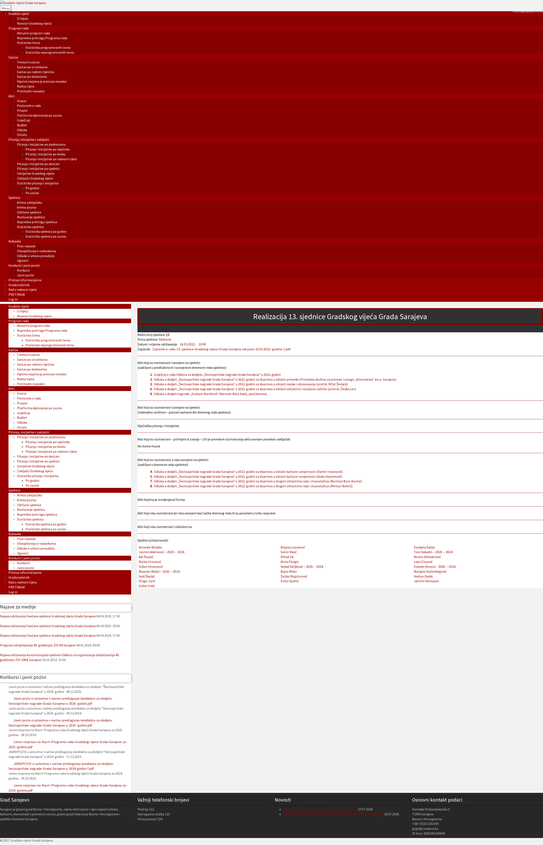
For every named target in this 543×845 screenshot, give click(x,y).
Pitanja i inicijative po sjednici (38, 168)
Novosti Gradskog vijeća (34, 23)
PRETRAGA (16, 294)
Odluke (22, 130)
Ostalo (22, 134)
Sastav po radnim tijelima (35, 72)
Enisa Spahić (290, 581)
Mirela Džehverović (427, 557)
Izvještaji (23, 120)
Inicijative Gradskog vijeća (35, 173)
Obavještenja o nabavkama (36, 251)
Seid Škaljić (147, 576)
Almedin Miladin (150, 547)
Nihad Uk (287, 557)
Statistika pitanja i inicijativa (38, 183)
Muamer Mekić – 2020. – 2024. (159, 571)
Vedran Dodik (423, 576)
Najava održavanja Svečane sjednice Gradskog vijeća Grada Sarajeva (48, 616)
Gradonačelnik (18, 285)
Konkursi (23, 270)
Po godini (32, 188)
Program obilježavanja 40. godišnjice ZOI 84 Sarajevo (38, 645)
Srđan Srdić (147, 586)
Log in (12, 299)
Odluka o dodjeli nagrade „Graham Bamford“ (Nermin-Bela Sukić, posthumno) (210, 394)
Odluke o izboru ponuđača (36, 256)
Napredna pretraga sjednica (37, 222)
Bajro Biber (289, 571)
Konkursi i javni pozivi (24, 265)
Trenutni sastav (28, 62)
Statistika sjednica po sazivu (45, 236)
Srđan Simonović (151, 566)
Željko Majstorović (294, 576)
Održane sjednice (29, 212)
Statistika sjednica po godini (45, 231)
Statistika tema (28, 42)
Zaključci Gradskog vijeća (35, 178)
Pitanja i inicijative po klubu (45, 154)
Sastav (13, 57)
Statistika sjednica (30, 227)
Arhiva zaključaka (29, 202)
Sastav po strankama (32, 67)
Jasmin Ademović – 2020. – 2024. (162, 552)
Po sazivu (32, 193)
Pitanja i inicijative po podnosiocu (41, 144)
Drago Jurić (147, 581)
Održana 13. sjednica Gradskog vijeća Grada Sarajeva (320, 809)
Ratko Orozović (150, 562)
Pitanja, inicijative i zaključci (28, 139)
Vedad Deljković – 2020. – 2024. (302, 566)
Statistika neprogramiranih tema (49, 52)
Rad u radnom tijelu (22, 289)
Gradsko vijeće (18, 13)
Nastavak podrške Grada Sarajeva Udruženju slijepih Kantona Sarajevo (333, 814)
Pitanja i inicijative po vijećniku (47, 149)
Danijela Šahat (424, 547)
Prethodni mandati (31, 91)
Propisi (22, 110)
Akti (11, 96)
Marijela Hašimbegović (430, 571)
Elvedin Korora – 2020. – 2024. (435, 566)
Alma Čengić (290, 562)
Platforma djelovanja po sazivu (39, 115)
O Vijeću (22, 18)
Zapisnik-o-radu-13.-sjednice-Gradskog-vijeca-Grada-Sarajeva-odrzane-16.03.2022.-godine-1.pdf (221, 349)
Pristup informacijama (24, 280)
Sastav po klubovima (32, 76)
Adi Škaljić (146, 557)
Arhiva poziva (26, 207)
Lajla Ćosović (423, 562)
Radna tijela (25, 86)
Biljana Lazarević (293, 547)
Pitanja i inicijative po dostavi (38, 164)
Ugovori (22, 260)
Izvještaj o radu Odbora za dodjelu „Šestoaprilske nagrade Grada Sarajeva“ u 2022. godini (217, 374)
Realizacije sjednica (31, 217)
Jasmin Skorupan (426, 581)
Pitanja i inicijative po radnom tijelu (51, 159)
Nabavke (14, 241)
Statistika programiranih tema (47, 47)
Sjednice (14, 197)
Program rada (18, 28)
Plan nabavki (26, 246)
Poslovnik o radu (29, 105)
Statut (22, 101)
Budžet (22, 125)
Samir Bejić (289, 552)
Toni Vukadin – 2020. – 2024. (433, 552)
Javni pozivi (25, 275)
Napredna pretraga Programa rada (42, 38)
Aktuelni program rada (33, 33)
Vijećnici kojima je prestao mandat (42, 81)
